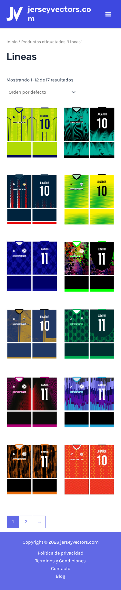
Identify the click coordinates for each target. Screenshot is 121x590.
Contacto (60, 568)
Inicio (11, 41)
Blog (60, 576)
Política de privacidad (61, 553)
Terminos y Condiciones (60, 561)
